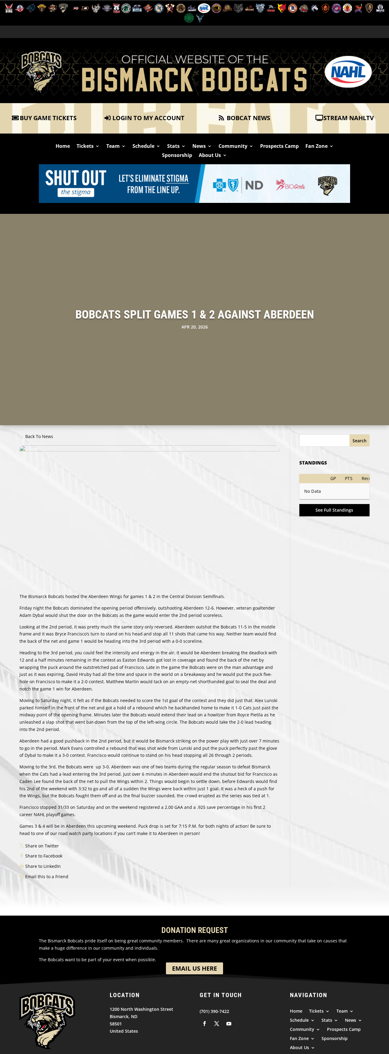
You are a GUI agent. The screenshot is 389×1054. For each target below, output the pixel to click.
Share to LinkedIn (43, 866)
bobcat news (248, 118)
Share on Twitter (42, 846)
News (199, 146)
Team (113, 146)
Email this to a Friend (46, 876)
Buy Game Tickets (48, 118)
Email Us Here (194, 968)
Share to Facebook (43, 856)
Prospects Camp (279, 146)
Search (360, 441)
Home (63, 146)
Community (233, 146)
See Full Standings (334, 510)
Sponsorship (177, 155)
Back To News (39, 436)
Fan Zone (316, 146)
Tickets (85, 146)
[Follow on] (204, 1023)
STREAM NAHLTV (348, 118)
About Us (210, 155)
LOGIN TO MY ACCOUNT (148, 118)
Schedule (143, 146)
